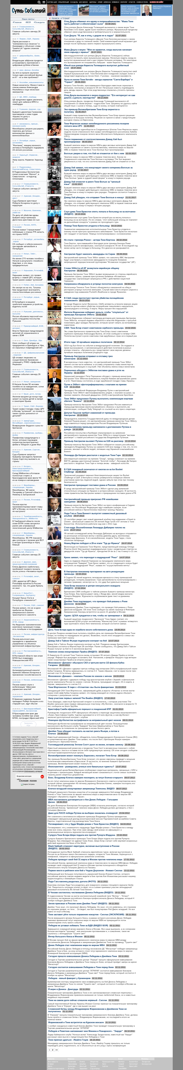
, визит (36, 576)
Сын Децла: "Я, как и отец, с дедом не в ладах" (89, 35)
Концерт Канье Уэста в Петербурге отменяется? (24, 599)
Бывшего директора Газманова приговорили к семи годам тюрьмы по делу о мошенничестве (27, 115)
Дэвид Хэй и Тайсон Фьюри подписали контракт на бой (77, 640)
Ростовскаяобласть (32, 651)
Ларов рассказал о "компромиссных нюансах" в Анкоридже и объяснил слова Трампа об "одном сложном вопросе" (26, 46)
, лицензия (16, 355)
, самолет (40, 605)
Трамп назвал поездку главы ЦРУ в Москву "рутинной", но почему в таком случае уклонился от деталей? (28, 412)
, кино (33, 562)
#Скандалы (39, 22)
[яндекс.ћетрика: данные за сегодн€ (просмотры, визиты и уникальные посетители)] (27, 784)
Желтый (83, 1066)
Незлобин (23, 82)
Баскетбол (133, 1062)
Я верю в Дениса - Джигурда (63, 989)
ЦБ (20, 97)
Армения (27, 196)
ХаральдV (23, 155)
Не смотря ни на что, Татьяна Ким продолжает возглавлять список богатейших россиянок (26, 289)
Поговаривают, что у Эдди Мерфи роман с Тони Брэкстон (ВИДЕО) (83, 824)
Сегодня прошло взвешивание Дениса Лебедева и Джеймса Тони (82, 956)
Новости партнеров (56, 1069)
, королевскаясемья (31, 423)
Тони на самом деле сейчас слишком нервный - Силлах (77, 1000)
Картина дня (52, 2)
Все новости (53, 1062)
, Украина (35, 39)
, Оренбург (32, 340)
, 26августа (29, 372)
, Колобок (35, 70)
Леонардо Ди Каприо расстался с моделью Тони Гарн (92, 455)
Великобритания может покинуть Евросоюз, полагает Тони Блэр (82, 755)
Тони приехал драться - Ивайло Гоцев (68, 1040)
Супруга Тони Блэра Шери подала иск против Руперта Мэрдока (81, 835)
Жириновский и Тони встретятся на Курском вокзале (76, 1022)
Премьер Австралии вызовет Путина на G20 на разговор (93, 441)
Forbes (26, 285)
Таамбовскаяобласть (33, 516)
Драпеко (27, 562)
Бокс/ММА (122, 1069)
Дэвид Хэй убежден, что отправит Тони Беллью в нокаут (94, 197)
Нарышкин (28, 270)
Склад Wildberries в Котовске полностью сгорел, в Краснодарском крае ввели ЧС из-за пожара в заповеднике (27, 476)
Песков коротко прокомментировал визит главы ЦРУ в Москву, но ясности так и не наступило (27, 507)
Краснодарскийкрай (32, 709)
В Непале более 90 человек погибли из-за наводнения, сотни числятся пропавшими (28, 386)
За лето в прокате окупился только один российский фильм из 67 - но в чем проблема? (27, 75)
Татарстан (146, 1062)
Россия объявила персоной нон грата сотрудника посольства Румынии (27, 318)
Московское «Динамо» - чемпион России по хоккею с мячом (80, 676)
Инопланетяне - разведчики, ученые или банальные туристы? (81, 766)
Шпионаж (107, 2)
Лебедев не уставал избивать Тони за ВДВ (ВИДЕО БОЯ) (78, 925)
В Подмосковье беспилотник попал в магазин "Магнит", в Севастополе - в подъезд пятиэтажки (26, 175)
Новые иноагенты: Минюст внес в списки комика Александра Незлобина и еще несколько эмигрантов (28, 88)
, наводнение (35, 382)
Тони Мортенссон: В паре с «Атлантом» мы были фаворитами (81, 687)
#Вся (28, 22)
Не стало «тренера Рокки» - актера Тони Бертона (89, 240)
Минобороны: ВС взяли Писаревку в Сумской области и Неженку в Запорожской (27, 492)
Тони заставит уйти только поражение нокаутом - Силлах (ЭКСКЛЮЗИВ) (86, 914)
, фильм (27, 70)
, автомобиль (38, 239)
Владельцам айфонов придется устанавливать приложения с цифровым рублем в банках (27, 62)
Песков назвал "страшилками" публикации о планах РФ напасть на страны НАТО (28, 231)
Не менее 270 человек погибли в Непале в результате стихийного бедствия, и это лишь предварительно (28, 261)
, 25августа (29, 552)
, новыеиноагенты (35, 82)
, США (28, 39)
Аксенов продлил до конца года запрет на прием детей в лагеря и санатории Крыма (27, 398)
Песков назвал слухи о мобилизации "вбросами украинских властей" (24, 686)
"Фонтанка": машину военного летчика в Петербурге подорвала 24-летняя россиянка (28, 147)
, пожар (20, 622)
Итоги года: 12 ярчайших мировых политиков (88, 342)
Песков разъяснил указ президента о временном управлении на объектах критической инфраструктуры (26, 642)
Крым (26, 394)
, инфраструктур (37, 634)
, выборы (38, 433)
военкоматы (24, 124)
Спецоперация (63, 2)
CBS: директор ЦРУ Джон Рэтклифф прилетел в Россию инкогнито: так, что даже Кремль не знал (27, 584)
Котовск (27, 466)
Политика (72, 1062)
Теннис (121, 1066)
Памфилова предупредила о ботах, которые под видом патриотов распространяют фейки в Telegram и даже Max (26, 441)
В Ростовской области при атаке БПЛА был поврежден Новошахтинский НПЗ (27, 658)
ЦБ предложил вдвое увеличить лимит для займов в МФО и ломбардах (27, 101)
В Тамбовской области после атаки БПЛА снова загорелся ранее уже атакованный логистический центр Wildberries (27, 524)
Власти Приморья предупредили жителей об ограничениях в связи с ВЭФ (28, 333)
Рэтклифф (28, 576)
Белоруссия (147, 1064)
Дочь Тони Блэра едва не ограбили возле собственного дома (80, 629)
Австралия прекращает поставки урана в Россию (90, 485)
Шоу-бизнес (83, 2)
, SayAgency (30, 595)
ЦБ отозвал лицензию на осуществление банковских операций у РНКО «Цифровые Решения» (26, 361)
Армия (100, 2)
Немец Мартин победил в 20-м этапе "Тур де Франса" (92, 543)
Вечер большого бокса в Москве (65, 936)
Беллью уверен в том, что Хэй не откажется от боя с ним (94, 153)
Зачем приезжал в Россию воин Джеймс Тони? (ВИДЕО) (77, 903)
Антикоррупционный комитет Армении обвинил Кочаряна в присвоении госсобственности (26, 672)
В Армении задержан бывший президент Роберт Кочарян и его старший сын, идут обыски (27, 701)
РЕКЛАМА (33, 780)
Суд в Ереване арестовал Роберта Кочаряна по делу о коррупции (26, 203)
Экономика (72, 1064)
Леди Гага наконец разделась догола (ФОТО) (72, 881)
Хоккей (121, 1064)
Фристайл (133, 1066)
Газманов (23, 109)
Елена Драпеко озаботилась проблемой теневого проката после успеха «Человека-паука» (27, 569)
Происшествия (108, 1062)
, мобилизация (36, 680)
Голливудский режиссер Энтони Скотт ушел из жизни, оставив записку (85, 744)
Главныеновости (26, 27)
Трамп (26, 406)
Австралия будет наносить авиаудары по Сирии (89, 254)
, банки (36, 56)
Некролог (124, 2)
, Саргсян (36, 450)
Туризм (93, 1066)
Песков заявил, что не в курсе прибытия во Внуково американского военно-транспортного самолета (26, 611)
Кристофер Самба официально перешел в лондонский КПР (79, 709)
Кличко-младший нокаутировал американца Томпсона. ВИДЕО (81, 788)
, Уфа (40, 340)
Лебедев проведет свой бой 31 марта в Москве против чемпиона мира (85, 859)
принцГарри (29, 421)
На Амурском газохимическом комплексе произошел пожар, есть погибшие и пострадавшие (27, 626)
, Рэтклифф (38, 270)
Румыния (28, 312)
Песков (27, 225)
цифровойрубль (26, 56)
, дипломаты (37, 312)
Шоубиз (83, 1064)
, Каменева (36, 210)
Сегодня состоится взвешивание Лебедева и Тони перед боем (81, 967)
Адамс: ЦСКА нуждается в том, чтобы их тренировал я (93, 615)
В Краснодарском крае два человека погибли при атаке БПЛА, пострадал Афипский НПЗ (28, 715)
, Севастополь (35, 169)
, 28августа (29, 29)
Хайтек (105, 1066)
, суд (38, 109)
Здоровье (93, 2)
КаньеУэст (28, 593)
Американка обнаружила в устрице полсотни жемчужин (93, 284)
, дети (31, 394)
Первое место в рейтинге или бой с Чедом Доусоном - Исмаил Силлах (85, 870)
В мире (51, 1064)
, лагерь (37, 394)
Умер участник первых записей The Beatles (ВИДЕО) (75, 698)
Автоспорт (133, 1064)
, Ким (32, 285)
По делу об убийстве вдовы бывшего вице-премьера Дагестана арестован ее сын (26, 217)
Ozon (26, 340)
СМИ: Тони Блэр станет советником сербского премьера (94, 328)
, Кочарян (36, 196)
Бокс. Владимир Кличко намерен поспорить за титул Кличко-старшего (85, 777)
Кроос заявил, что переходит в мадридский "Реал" (91, 557)
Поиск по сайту (157, 2)
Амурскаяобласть (31, 620)
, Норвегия (32, 155)
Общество (94, 1062)
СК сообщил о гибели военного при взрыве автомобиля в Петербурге (27, 246)
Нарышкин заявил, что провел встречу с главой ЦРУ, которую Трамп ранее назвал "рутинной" (27, 277)
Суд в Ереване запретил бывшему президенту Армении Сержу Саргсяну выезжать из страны (27, 457)
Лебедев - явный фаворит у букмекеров (69, 978)
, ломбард (32, 97)
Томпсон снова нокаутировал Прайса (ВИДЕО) (72, 651)
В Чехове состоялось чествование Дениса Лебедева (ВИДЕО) (80, 892)
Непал (26, 254)
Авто (104, 1064)
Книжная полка (142, 2)
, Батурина (38, 285)
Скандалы (74, 2)
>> (56, 1050)
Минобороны (29, 485)
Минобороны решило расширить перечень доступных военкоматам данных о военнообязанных (28, 132)
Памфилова (29, 433)
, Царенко (32, 109)
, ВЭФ (40, 326)
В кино (82, 1062)
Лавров (22, 39)
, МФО (24, 97)
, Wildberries (33, 518)
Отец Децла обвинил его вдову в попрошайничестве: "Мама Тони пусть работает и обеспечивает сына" (98, 22)
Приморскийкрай (31, 326)
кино (21, 70)
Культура (132, 2)
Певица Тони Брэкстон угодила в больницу (87, 225)
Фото (50, 1066)
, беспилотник (18, 636)
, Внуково (39, 406)
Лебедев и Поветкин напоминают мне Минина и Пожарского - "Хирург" (85, 1031)
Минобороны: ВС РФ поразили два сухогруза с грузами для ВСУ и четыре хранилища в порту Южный (28, 541)
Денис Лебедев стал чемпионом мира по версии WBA (76, 945)
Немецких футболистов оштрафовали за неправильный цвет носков (84, 720)
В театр (71, 1069)
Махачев (27, 210)
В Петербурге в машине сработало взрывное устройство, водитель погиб (28, 304)
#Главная (17, 22)
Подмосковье (25, 167)
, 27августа (29, 186)
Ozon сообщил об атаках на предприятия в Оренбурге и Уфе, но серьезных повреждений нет (28, 345)
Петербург (23, 140)
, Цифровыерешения (35, 353)
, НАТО (33, 225)
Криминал (115, 2)
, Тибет (32, 254)
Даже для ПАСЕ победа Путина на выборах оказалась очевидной (83, 813)
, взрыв (32, 140)
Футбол (121, 1062)
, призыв (33, 124)
